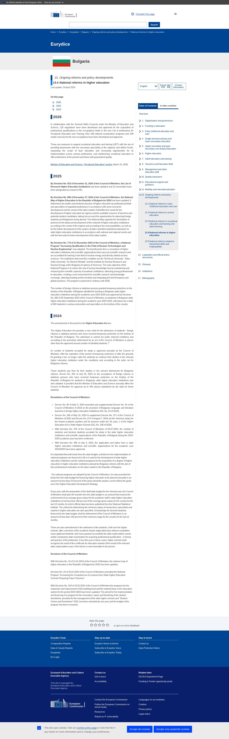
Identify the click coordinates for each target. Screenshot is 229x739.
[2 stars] (94, 625)
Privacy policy (145, 709)
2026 (58, 102)
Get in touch (100, 677)
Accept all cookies (140, 729)
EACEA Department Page (151, 677)
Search (154, 25)
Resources (100, 712)
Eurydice (62, 32)
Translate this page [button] (145, 14)
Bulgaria (85, 32)
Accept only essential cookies (172, 729)
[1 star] (92, 625)
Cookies (142, 704)
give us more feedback (128, 625)
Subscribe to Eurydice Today (108, 652)
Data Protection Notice (149, 648)
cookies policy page (87, 727)
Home (53, 32)
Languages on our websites (152, 700)
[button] (175, 14)
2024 (58, 109)
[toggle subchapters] (139, 121)
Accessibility (100, 681)
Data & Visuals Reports (62, 648)
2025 (58, 106)
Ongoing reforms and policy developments (110, 32)
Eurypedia (74, 32)
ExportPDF (163, 86)
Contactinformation (178, 86)
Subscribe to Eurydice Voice (108, 648)
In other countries (168, 106)
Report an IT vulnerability (106, 716)
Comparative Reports (61, 643)
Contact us (144, 643)
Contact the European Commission (111, 700)
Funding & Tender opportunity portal (155, 681)
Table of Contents (148, 106)
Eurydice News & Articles (106, 643)
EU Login (55, 657)
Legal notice (144, 714)
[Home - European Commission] (81, 14)
